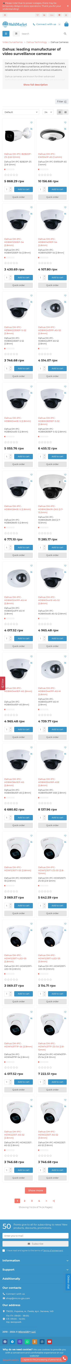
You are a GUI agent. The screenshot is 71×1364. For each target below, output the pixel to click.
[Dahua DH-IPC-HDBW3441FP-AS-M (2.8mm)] (52, 669)
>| (54, 1200)
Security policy (11, 1359)
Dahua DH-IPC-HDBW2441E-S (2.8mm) (17, 419)
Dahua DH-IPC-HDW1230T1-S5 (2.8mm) (17, 869)
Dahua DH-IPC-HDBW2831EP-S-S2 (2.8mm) (49, 421)
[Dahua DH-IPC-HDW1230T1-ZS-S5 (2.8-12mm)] (52, 848)
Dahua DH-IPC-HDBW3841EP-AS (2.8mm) (14, 782)
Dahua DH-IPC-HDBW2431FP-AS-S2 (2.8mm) (49, 330)
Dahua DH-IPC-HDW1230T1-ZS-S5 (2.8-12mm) (51, 870)
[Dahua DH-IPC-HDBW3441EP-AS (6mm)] (18, 669)
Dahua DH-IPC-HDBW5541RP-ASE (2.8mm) (48, 782)
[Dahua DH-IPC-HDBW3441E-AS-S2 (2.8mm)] (52, 578)
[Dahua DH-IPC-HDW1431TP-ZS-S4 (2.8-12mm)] (52, 1024)
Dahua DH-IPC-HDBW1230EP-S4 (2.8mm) (14, 242)
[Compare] (44, 15)
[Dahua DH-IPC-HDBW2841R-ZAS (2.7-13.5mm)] (52, 487)
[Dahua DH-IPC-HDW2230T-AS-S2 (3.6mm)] (52, 1113)
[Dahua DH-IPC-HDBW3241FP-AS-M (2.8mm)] (18, 578)
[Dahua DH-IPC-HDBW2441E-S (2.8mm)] (18, 399)
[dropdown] (4, 15)
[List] (66, 112)
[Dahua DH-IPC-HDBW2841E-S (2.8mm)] (18, 487)
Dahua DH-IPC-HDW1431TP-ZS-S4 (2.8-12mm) (51, 1046)
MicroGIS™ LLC (27, 1331)
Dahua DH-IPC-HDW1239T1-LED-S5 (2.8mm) (15, 958)
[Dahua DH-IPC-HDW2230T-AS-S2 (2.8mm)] (18, 1113)
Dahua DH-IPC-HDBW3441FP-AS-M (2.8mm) (49, 691)
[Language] (59, 15)
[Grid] (60, 112)
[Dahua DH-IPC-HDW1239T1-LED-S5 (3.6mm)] (52, 936)
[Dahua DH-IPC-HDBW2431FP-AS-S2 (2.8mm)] (52, 308)
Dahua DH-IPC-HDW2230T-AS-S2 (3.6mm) (48, 1134)
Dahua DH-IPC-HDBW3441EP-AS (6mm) (18, 689)
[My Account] (66, 15)
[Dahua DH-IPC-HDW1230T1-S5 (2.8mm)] (18, 848)
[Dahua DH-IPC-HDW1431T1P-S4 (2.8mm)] (18, 1024)
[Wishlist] (37, 15)
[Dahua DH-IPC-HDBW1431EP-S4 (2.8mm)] (52, 220)
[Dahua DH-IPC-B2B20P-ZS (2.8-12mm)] (18, 135)
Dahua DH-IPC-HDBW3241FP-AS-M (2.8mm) (15, 600)
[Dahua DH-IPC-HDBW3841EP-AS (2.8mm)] (18, 760)
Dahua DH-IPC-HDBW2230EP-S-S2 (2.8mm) (15, 330)
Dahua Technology (36, 42)
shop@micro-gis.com (18, 1298)
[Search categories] (16, 33)
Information (11, 1260)
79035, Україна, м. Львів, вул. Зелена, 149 (29, 1311)
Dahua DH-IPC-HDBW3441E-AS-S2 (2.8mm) (49, 600)
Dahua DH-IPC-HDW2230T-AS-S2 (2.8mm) (14, 1134)
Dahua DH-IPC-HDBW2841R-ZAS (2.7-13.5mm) (50, 509)
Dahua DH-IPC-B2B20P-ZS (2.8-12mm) (18, 155)
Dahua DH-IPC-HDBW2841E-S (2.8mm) (17, 508)
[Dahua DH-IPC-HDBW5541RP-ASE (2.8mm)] (52, 760)
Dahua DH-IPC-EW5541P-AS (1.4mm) (50, 155)
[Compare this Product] (31, 128)
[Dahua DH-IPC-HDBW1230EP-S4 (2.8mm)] (18, 220)
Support (8, 1269)
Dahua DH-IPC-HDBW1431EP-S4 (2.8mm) (47, 242)
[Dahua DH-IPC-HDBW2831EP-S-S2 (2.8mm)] (52, 399)
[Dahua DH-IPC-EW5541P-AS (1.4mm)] (52, 135)
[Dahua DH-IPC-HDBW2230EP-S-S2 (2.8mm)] (18, 308)
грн (51, 15)
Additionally (11, 1278)
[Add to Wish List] (31, 122)
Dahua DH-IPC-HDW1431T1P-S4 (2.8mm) (18, 1045)
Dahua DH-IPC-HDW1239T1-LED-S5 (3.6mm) (49, 958)
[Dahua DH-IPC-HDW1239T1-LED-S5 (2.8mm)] (18, 936)
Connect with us (46, 24)
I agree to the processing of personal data (43, 1359)
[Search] (65, 33)
